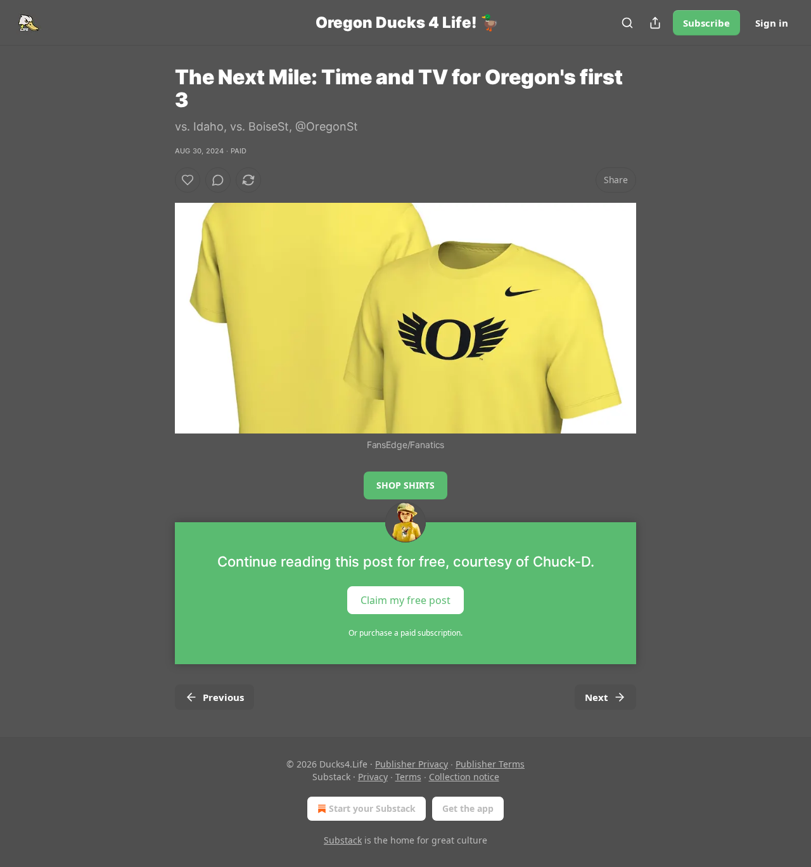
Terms (408, 777)
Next (596, 697)
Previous (223, 697)
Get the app (468, 808)
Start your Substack (372, 808)
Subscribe (706, 22)
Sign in (771, 22)
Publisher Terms (490, 764)
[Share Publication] (655, 22)
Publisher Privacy (411, 764)
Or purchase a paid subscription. (405, 632)
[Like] (187, 180)
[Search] (627, 22)
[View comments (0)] (218, 180)
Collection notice (464, 777)
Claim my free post (405, 600)
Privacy (373, 777)
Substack (343, 840)
